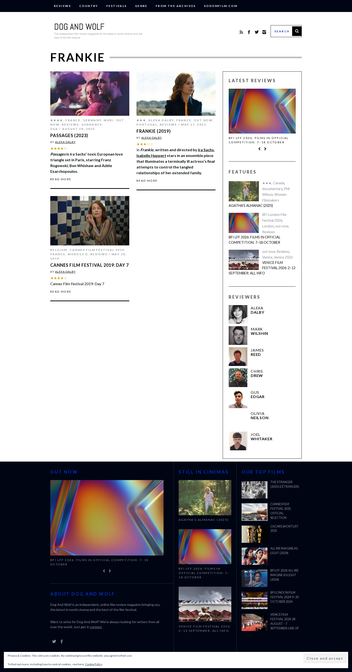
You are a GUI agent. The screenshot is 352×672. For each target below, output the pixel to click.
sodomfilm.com (220, 6)
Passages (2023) (69, 135)
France (72, 120)
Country (88, 6)
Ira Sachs (206, 149)
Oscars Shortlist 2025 (284, 529)
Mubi (109, 120)
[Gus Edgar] (238, 398)
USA (54, 129)
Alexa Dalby (65, 142)
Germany (92, 120)
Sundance (91, 124)
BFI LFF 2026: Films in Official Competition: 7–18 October (259, 140)
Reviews (62, 6)
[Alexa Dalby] (238, 314)
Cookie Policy (93, 664)
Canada (278, 183)
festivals (116, 6)
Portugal (146, 124)
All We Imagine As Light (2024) (284, 551)
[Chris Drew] (238, 377)
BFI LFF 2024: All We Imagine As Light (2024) (284, 575)
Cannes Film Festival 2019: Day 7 (89, 265)
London (268, 226)
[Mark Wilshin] (238, 335)
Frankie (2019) (153, 131)
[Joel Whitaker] (238, 441)
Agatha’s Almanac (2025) (251, 205)
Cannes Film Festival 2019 (97, 250)
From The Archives (176, 6)
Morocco (78, 254)
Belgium (58, 250)
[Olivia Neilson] (238, 420)
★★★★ (56, 120)
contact (96, 627)
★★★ (141, 120)
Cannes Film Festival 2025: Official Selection (280, 511)
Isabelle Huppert (151, 155)
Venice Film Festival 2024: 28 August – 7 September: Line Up (284, 621)
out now (203, 120)
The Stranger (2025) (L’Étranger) (284, 484)
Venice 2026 (283, 257)
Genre (141, 6)
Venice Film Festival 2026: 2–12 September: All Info (262, 268)
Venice (267, 257)
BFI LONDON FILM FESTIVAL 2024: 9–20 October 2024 (284, 597)
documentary (272, 189)
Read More (61, 179)
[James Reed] (238, 356)
